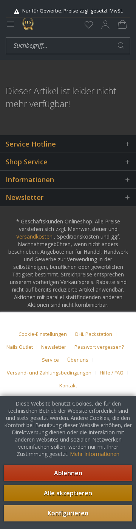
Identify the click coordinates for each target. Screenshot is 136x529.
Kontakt (68, 385)
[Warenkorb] (122, 24)
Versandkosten (34, 236)
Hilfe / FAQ (112, 372)
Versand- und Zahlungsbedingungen (49, 372)
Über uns (77, 359)
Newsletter (53, 346)
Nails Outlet (19, 346)
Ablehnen (68, 473)
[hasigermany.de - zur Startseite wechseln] (28, 24)
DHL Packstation (93, 334)
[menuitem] (88, 24)
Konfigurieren (68, 513)
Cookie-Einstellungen (43, 334)
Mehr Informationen (94, 453)
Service (50, 359)
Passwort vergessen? (99, 346)
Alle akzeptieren (68, 493)
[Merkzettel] (88, 24)
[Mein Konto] (105, 24)
